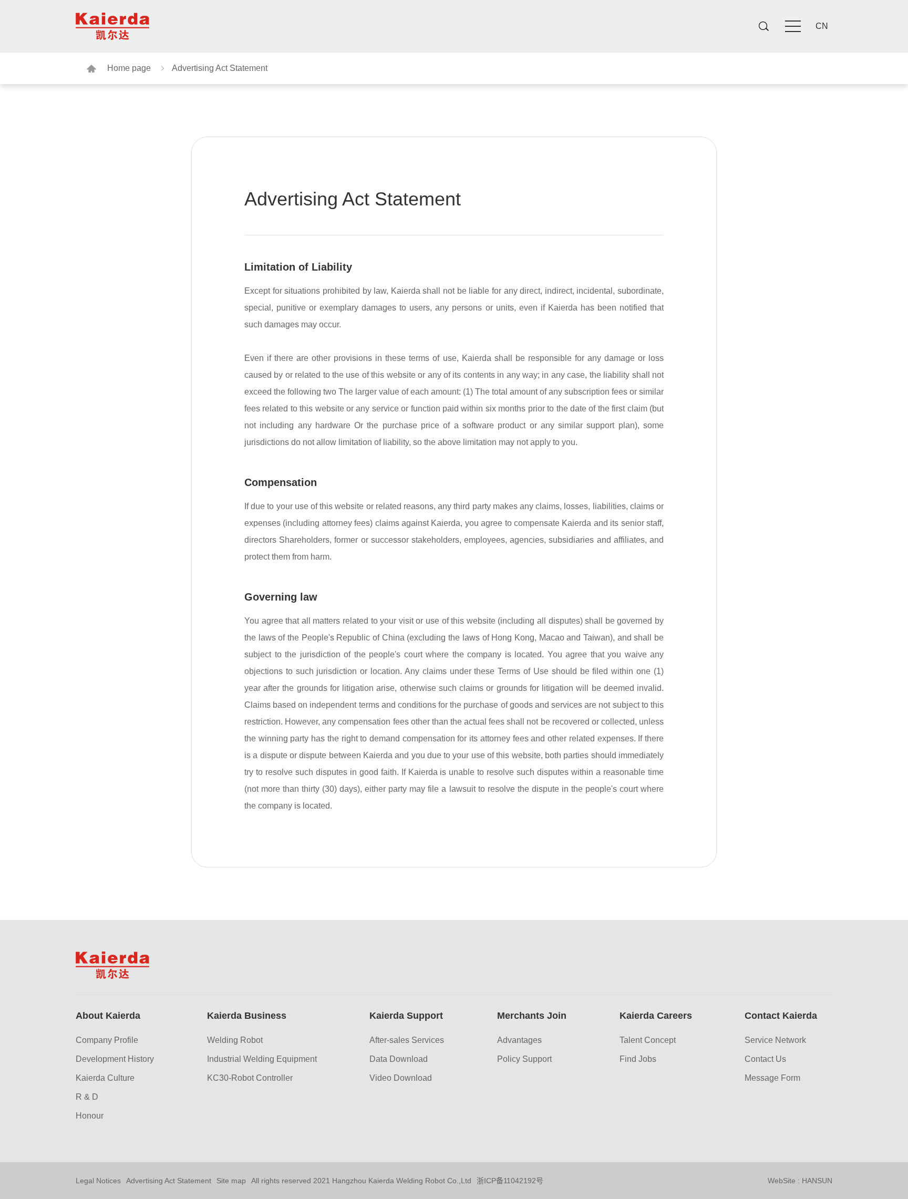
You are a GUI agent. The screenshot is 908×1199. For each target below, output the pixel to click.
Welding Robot (235, 1040)
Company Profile (107, 1040)
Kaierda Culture (105, 1078)
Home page (129, 68)
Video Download (400, 1078)
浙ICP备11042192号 (510, 1180)
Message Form (772, 1078)
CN (822, 26)
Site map (231, 1180)
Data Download (398, 1059)
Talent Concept (648, 1040)
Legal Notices (98, 1180)
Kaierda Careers (656, 1015)
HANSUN (817, 1180)
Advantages (519, 1040)
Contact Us (765, 1059)
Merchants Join (531, 1015)
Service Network (775, 1040)
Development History (115, 1059)
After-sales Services (406, 1040)
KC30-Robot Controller (250, 1078)
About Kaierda (108, 1015)
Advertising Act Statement (219, 68)
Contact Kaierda (781, 1015)
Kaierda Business (246, 1015)
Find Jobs (638, 1059)
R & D (87, 1097)
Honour (90, 1116)
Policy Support (524, 1059)
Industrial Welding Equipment (262, 1059)
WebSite (782, 1180)
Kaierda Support (406, 1015)
